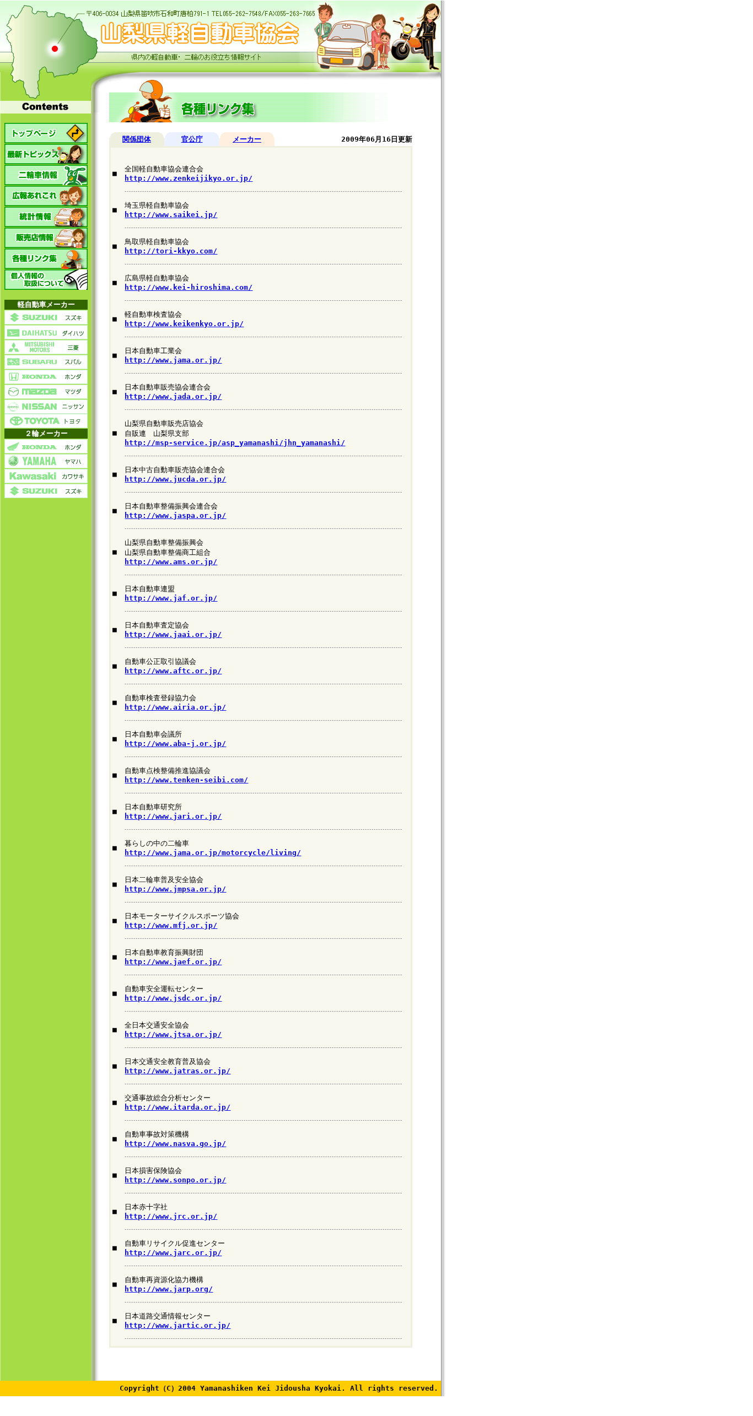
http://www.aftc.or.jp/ (173, 671)
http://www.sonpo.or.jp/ (175, 1180)
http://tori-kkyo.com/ (171, 251)
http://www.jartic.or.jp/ (177, 1325)
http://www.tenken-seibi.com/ (186, 780)
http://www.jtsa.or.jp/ (173, 1034)
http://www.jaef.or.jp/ (173, 962)
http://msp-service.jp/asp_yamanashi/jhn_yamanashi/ (235, 443)
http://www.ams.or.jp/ (171, 562)
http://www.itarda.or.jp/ (177, 1107)
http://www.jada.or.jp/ (173, 396)
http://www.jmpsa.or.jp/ (175, 889)
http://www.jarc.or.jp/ (173, 1253)
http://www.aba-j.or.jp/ (175, 743)
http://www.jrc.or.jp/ (171, 1216)
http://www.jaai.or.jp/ (173, 634)
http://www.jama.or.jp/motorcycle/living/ (213, 852)
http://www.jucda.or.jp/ (175, 479)
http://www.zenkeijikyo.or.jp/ (188, 178)
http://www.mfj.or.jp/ (171, 925)
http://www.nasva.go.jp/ (175, 1143)
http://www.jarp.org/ (169, 1289)
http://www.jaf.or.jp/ (171, 598)
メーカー (247, 139)
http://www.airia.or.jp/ (175, 707)
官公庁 (192, 139)
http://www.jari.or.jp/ (173, 816)
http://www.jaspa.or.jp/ (175, 515)
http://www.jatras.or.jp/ (177, 1071)
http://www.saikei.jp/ (171, 214)
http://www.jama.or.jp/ (173, 360)
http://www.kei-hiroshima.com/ (188, 287)
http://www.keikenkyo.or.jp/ (184, 324)
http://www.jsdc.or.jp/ (173, 998)
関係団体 (136, 139)
